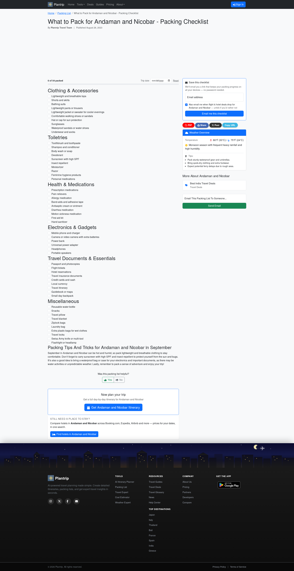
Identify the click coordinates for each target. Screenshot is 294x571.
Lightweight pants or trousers (67, 108)
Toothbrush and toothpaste (65, 143)
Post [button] (216, 125)
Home (71, 4)
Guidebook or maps (62, 291)
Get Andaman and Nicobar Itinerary (115, 407)
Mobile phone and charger (65, 233)
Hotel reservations (61, 272)
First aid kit (57, 218)
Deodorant (57, 155)
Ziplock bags (58, 322)
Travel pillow (58, 314)
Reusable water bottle (63, 306)
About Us (187, 481)
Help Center (154, 502)
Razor (54, 171)
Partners (187, 492)
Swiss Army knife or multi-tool (67, 338)
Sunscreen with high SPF (65, 159)
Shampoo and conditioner (65, 147)
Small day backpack (62, 295)
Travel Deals (155, 486)
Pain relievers (58, 194)
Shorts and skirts (60, 100)
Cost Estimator (122, 497)
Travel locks (57, 334)
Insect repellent (59, 163)
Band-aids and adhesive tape (67, 202)
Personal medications (63, 179)
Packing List (64, 13)
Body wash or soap (61, 151)
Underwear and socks (63, 132)
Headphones (58, 249)
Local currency (59, 284)
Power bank (57, 241)
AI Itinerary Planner (124, 481)
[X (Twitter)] (59, 501)
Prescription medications (64, 190)
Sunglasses (57, 124)
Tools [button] (80, 4)
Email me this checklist (214, 113)
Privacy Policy (219, 566)
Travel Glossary (156, 492)
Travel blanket (59, 318)
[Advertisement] (147, 54)
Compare (187, 502)
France (152, 535)
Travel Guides (155, 481)
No (121, 379)
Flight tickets (58, 268)
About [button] (119, 4)
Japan (152, 514)
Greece (152, 550)
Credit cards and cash (63, 280)
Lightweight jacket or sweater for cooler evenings (77, 112)
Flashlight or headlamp (63, 342)
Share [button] (203, 125)
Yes (109, 379)
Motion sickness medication (66, 214)
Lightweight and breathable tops (68, 96)
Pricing (110, 4)
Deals (90, 4)
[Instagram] (51, 501)
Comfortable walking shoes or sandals (72, 116)
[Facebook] (68, 501)
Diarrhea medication (62, 210)
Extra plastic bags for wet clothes (69, 330)
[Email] (77, 501)
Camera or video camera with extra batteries (75, 237)
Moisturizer (57, 167)
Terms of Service (238, 566)
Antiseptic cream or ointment (66, 206)
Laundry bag (58, 326)
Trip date (145, 80)
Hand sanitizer (59, 222)
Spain (152, 540)
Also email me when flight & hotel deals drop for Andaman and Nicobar (213, 106)
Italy (151, 519)
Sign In (239, 4)
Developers (188, 497)
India (151, 545)
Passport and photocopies (65, 264)
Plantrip (59, 4)
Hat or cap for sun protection (66, 120)
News (151, 497)
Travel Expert (121, 492)
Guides (100, 4)
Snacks (55, 310)
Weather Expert (123, 502)
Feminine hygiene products (66, 175)
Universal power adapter (64, 245)
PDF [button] (189, 125)
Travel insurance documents (66, 276)
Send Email (214, 205)
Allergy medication (61, 198)
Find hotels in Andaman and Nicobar (76, 434)
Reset (176, 80)
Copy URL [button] (230, 125)
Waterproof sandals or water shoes (70, 128)
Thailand (153, 524)
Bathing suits (58, 104)
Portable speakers (61, 253)
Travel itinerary (59, 287)
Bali (151, 530)
